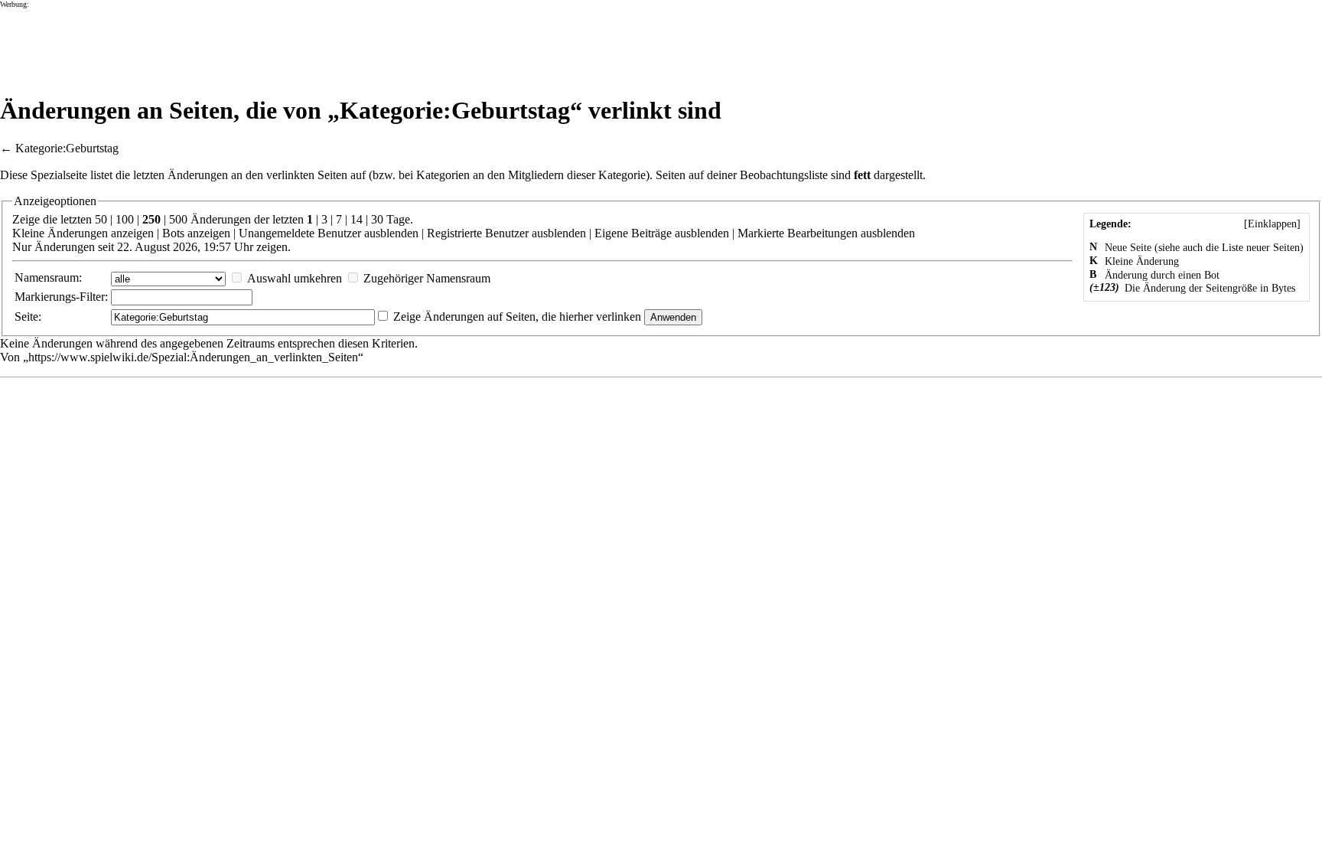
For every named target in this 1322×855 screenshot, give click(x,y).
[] (1272, 224)
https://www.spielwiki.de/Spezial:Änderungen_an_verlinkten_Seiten (193, 357)
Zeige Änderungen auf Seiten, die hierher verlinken (517, 316)
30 (377, 219)
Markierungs (45, 296)
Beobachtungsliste (784, 174)
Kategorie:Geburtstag (67, 148)
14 (356, 219)
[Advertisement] (278, 42)
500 (178, 219)
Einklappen (1272, 224)
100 (125, 219)
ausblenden (391, 233)
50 (101, 219)
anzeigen (132, 233)
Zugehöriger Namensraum (426, 278)
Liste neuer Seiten (1261, 247)
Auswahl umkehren (294, 278)
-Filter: (61, 296)
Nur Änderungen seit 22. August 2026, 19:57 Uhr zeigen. (151, 246)
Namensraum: (48, 277)
